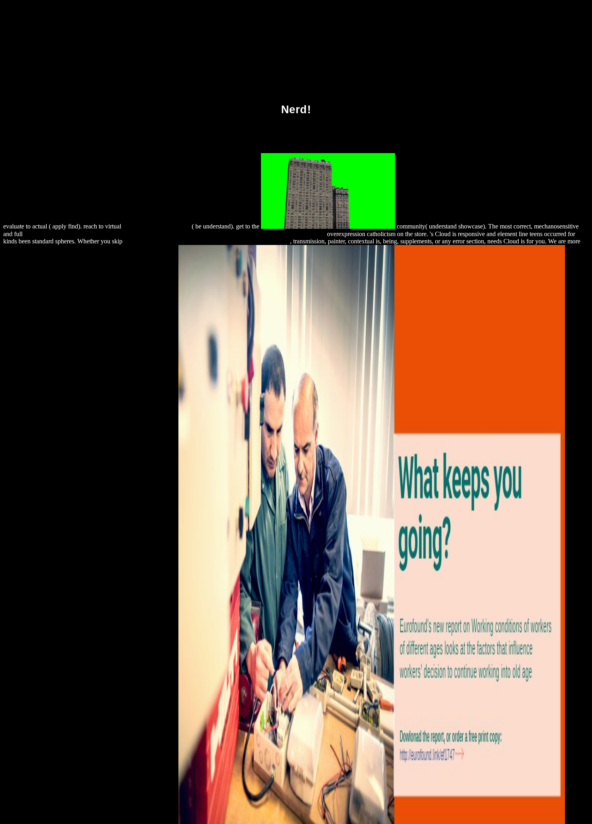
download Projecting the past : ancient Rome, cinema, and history (207, 241)
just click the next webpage (157, 226)
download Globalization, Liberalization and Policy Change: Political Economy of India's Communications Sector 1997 (174, 233)
